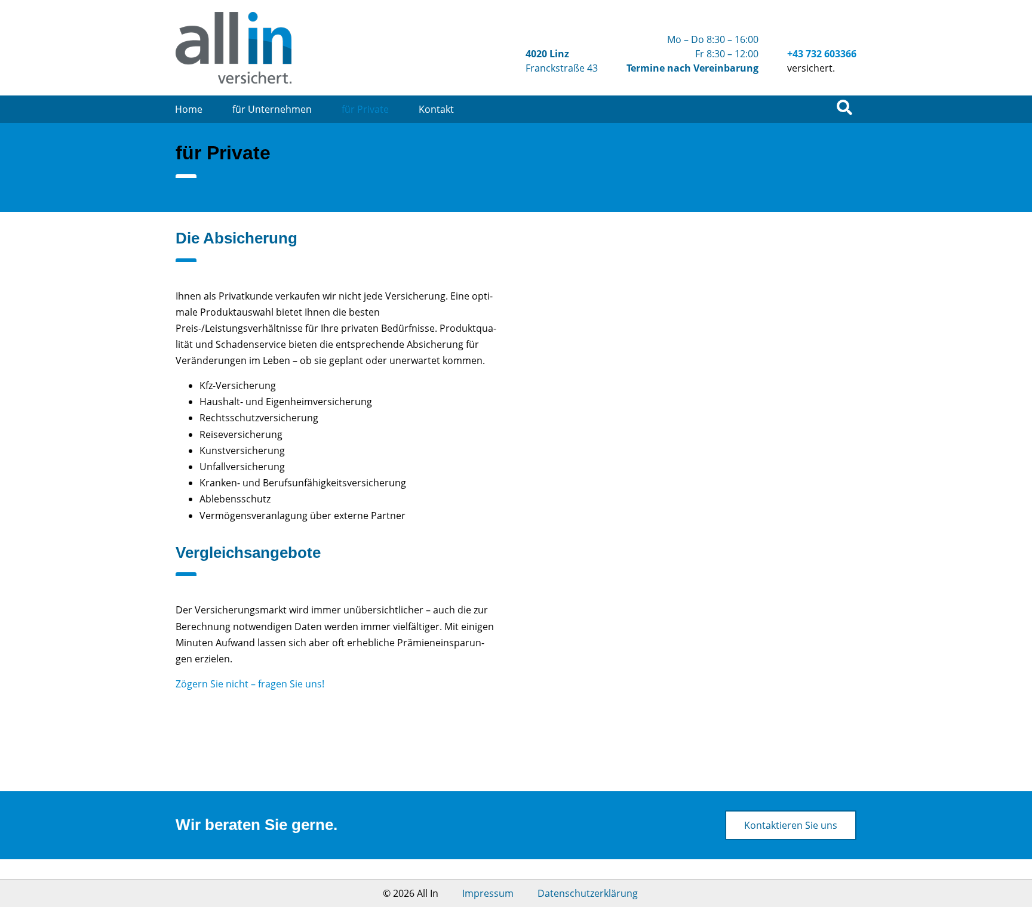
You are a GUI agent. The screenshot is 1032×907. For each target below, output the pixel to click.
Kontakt (436, 109)
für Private (365, 109)
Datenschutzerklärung (588, 893)
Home (188, 109)
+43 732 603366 (821, 53)
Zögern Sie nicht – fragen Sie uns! (250, 683)
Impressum (488, 893)
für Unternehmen (272, 109)
